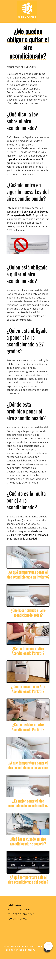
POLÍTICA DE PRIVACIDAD (21, 914)
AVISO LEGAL (14, 905)
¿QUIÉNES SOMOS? (17, 918)
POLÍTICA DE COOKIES (19, 909)
